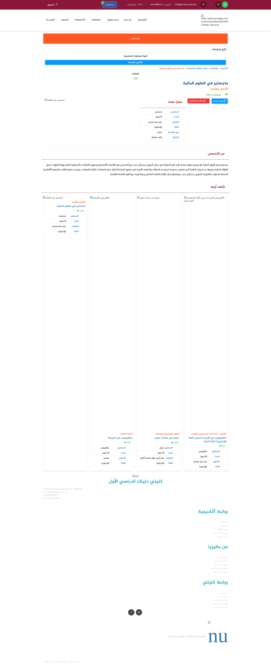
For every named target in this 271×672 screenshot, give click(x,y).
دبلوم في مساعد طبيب (166, 438)
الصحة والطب (126, 434)
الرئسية (224, 68)
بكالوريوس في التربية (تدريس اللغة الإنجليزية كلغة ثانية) (207, 440)
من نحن (224, 593)
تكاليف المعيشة (221, 565)
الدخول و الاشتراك (220, 600)
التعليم (222, 434)
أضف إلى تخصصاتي (197, 101)
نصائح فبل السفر (221, 572)
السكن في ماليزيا (221, 561)
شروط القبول (222, 529)
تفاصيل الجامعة (135, 62)
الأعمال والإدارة (219, 89)
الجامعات (214, 68)
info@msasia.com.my (185, 4)
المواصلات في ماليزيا (219, 568)
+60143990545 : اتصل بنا (160, 4)
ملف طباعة (218, 101)
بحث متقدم (223, 536)
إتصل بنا (224, 596)
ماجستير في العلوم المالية (71, 206)
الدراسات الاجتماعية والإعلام (204, 434)
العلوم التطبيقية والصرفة (167, 434)
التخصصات (223, 522)
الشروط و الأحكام (221, 604)
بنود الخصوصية (221, 607)
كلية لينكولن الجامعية (196, 68)
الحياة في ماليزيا (221, 557)
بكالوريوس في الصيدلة (120, 438)
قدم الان (135, 38)
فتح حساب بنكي (220, 533)
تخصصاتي (109, 4)
